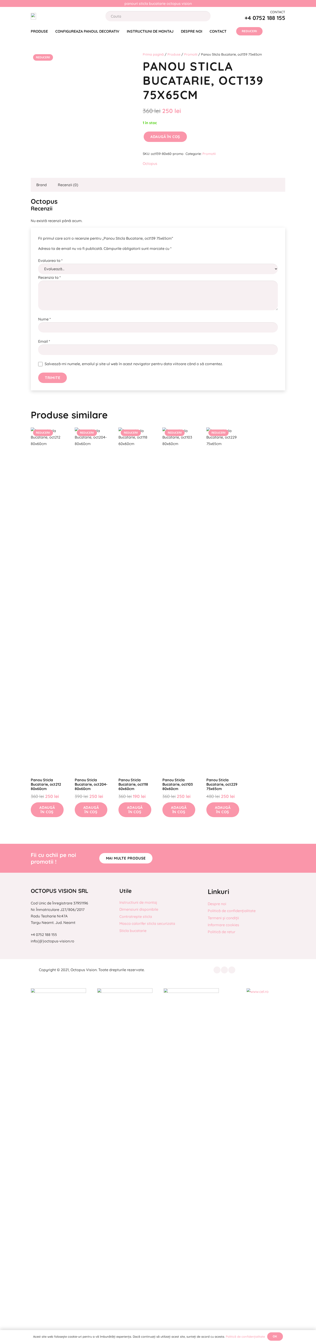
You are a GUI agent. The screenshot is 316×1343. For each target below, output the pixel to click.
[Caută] (202, 16)
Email (44, 341)
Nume (44, 319)
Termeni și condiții (223, 918)
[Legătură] (33, 16)
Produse (173, 54)
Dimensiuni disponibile (138, 909)
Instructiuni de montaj (138, 902)
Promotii (190, 54)
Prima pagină (153, 54)
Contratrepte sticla (135, 916)
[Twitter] (224, 969)
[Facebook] (217, 969)
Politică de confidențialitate (232, 910)
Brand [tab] (41, 184)
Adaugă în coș (165, 136)
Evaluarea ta (50, 260)
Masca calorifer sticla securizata (147, 923)
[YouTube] (231, 969)
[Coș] (282, 31)
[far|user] (271, 31)
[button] (47, 809)
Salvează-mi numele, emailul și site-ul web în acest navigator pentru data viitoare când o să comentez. (134, 363)
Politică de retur (221, 931)
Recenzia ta (49, 277)
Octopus (150, 163)
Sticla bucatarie (132, 930)
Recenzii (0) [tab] (68, 184)
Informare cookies (223, 925)
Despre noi (217, 903)
